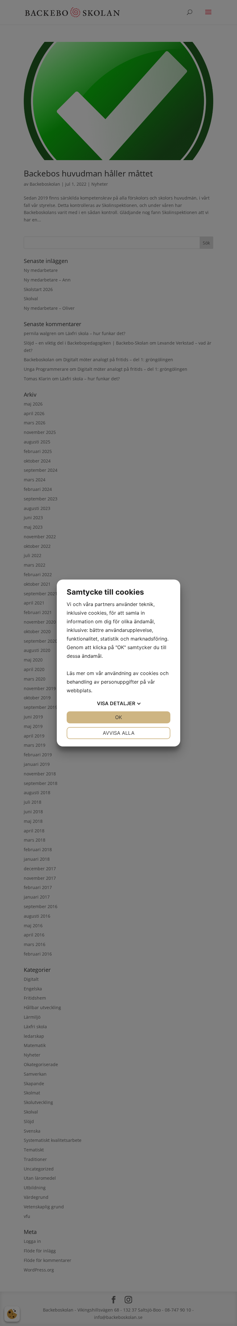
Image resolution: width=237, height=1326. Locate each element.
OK (118, 717)
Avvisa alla (119, 733)
